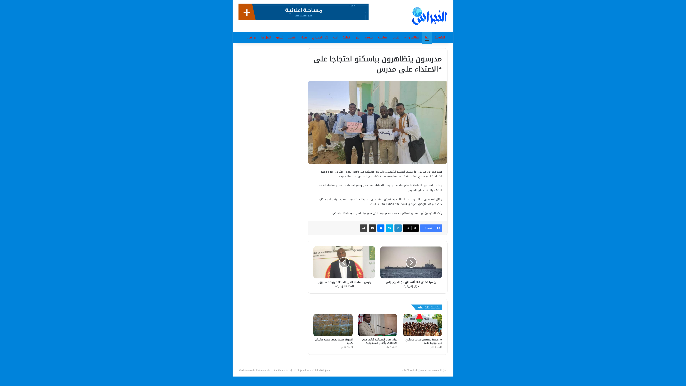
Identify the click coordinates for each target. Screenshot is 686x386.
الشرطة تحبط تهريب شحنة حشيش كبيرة (334, 341)
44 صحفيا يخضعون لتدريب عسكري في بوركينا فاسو (424, 341)
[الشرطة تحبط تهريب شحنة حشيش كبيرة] (333, 325)
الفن (357, 37)
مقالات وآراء (411, 37)
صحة (304, 37)
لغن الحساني (320, 37)
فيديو (279, 37)
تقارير (395, 37)
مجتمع (369, 37)
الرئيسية (439, 37)
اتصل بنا (266, 37)
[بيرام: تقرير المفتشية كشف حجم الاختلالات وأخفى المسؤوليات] (377, 325)
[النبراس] (430, 16)
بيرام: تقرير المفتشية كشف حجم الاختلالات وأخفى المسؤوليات (379, 341)
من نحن (251, 37)
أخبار (426, 37)
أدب (335, 37)
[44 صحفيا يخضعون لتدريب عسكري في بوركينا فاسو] (422, 325)
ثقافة (346, 37)
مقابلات (382, 37)
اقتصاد (292, 37)
